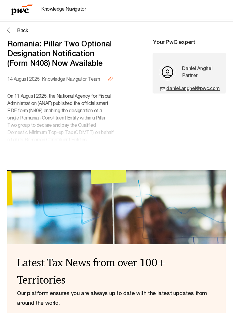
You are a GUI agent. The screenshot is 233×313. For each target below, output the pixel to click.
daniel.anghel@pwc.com (193, 88)
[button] (16, 30)
